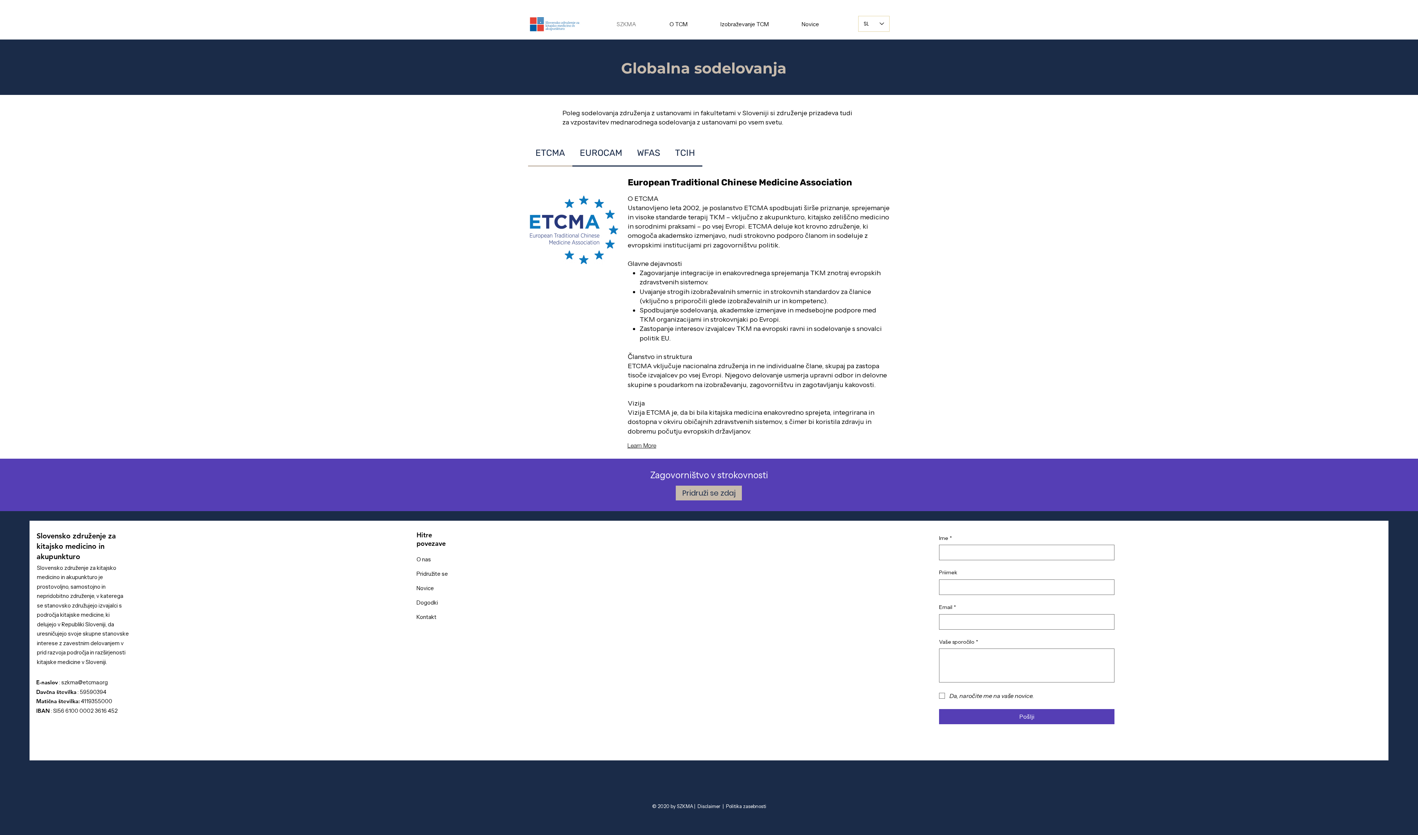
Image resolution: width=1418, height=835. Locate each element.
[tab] (550, 153)
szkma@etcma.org (84, 682)
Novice (425, 588)
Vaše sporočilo (958, 642)
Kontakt (426, 616)
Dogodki (427, 602)
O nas (424, 559)
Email (947, 607)
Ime (945, 538)
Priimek (948, 572)
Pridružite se (432, 573)
